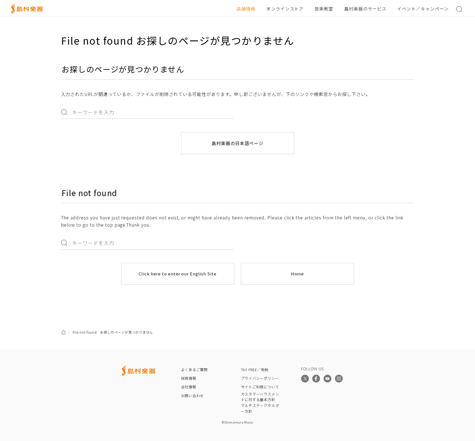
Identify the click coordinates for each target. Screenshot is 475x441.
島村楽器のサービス (365, 8)
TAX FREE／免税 (255, 369)
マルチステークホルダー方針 (260, 408)
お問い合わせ (192, 395)
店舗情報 (246, 8)
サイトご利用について (260, 386)
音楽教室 (323, 8)
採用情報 (188, 378)
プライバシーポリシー (260, 378)
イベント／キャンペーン (423, 8)
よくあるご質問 (194, 369)
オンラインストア (285, 8)
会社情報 (188, 386)
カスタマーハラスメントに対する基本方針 (260, 396)
